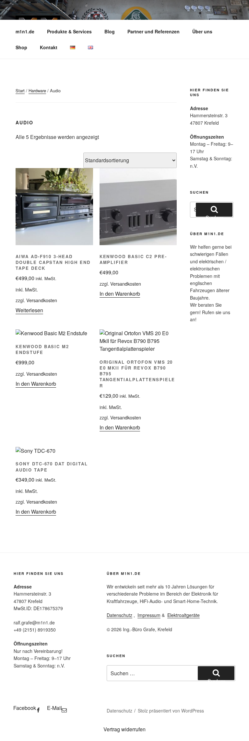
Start (20, 90)
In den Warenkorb (120, 293)
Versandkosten (41, 300)
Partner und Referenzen (153, 31)
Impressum (148, 615)
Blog (109, 31)
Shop (21, 47)
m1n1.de (25, 31)
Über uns (202, 31)
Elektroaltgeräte (183, 615)
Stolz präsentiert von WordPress (171, 710)
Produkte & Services (69, 31)
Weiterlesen (29, 310)
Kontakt (48, 47)
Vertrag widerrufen (124, 729)
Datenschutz (119, 615)
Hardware (37, 90)
